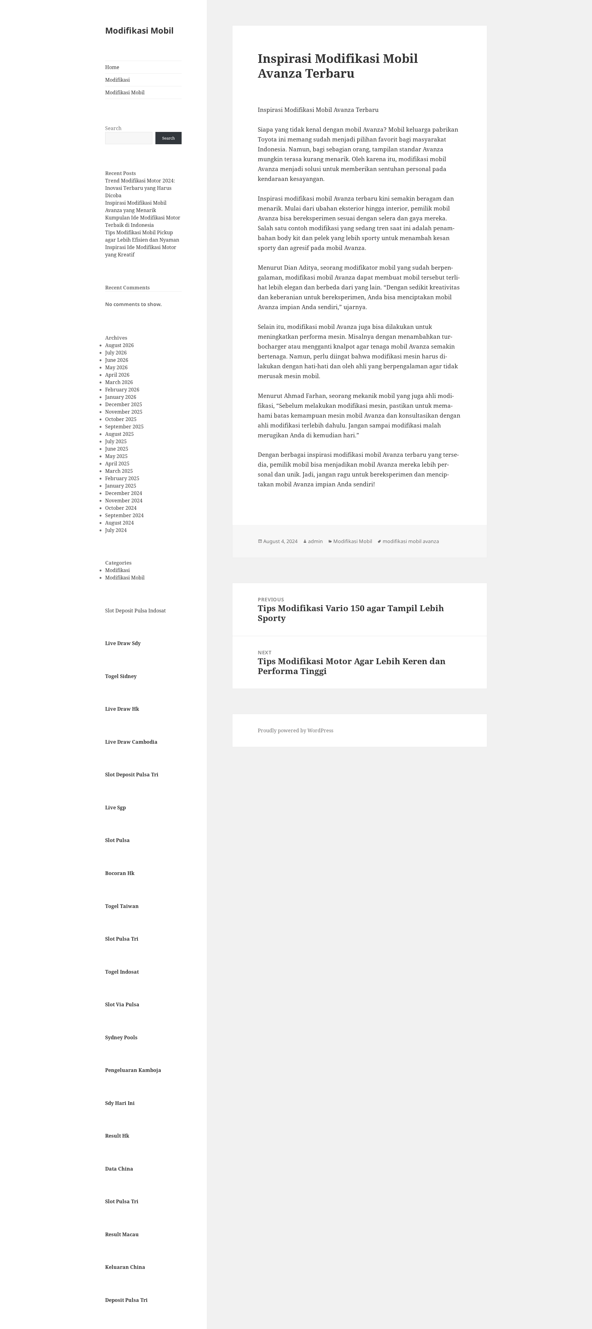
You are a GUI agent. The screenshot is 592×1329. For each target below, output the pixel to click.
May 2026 (116, 367)
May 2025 (116, 456)
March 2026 (119, 382)
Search (113, 128)
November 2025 (123, 411)
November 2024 (123, 500)
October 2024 (121, 508)
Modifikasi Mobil (139, 30)
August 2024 (119, 522)
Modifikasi (117, 79)
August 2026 (119, 345)
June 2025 (116, 448)
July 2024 (116, 530)
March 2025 (119, 471)
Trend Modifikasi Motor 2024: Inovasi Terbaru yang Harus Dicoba (140, 188)
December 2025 (123, 404)
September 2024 (124, 515)
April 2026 (117, 374)
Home (112, 67)
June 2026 (116, 360)
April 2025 (117, 463)
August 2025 (119, 434)
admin (315, 541)
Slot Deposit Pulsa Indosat (135, 610)
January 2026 (120, 397)
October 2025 (121, 419)
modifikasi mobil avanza (411, 541)
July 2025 (116, 441)
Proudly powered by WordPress (295, 730)
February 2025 (122, 478)
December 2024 (123, 493)
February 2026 (122, 389)
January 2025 (120, 485)
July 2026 (116, 352)
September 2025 (124, 426)
